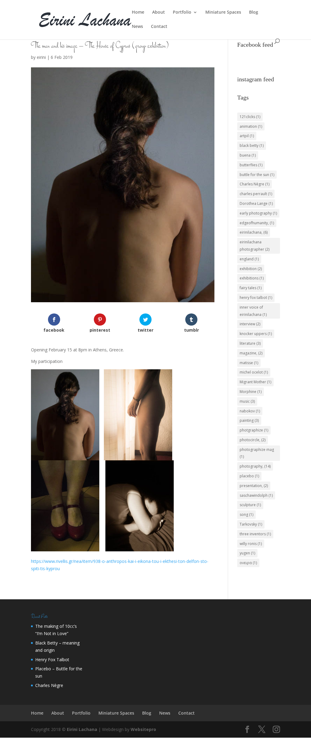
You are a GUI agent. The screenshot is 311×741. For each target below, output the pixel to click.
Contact (159, 26)
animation (251, 126)
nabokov (250, 411)
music (247, 401)
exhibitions (252, 278)
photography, (255, 466)
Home (138, 12)
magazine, (251, 353)
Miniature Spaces (223, 12)
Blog (253, 12)
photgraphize (254, 430)
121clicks (250, 116)
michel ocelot (254, 372)
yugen (247, 553)
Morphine (250, 391)
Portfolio (182, 12)
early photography (258, 213)
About (158, 12)
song (246, 514)
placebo (249, 476)
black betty (252, 145)
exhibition (251, 268)
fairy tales (250, 287)
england (249, 259)
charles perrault (256, 193)
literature (250, 343)
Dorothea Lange (256, 203)
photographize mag (257, 453)
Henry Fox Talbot (52, 659)
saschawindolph (256, 495)
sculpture (250, 504)
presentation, (254, 485)
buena (248, 155)
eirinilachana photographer (254, 245)
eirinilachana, (254, 232)
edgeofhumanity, (257, 222)
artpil (247, 135)
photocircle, (252, 439)
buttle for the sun (257, 174)
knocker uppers (256, 333)
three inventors (255, 533)
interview (250, 324)
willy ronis (251, 543)
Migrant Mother (255, 381)
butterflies (251, 164)
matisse (249, 362)
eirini (41, 57)
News (137, 26)
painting (249, 420)
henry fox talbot (256, 297)
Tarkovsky (251, 524)
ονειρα (248, 562)
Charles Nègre (254, 184)
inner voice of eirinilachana (253, 311)
